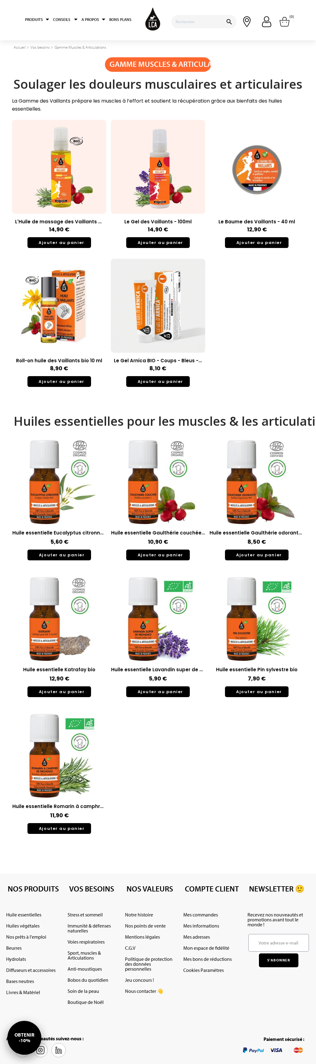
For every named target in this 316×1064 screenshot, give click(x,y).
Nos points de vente (145, 926)
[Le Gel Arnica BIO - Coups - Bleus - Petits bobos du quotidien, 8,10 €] (158, 326)
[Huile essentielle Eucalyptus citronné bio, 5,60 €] (59, 500)
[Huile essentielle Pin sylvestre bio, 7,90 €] (257, 637)
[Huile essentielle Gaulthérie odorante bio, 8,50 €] (257, 500)
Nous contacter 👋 (144, 991)
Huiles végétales (23, 926)
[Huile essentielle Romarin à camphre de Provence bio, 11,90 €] (59, 774)
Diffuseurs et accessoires (31, 970)
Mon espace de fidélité (206, 948)
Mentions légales (142, 937)
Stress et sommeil (85, 915)
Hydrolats (16, 959)
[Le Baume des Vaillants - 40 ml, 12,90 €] (257, 187)
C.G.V (130, 948)
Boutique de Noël (86, 1002)
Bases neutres (20, 981)
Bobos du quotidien (88, 980)
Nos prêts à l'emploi (26, 937)
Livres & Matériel (23, 992)
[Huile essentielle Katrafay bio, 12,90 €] (59, 637)
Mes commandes (200, 915)
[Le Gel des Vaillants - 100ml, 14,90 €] (158, 187)
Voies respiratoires (86, 942)
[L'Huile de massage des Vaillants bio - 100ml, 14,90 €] (59, 187)
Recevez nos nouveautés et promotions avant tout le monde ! (275, 920)
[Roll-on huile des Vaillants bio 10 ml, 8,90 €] (59, 326)
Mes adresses (196, 937)
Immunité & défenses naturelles (89, 928)
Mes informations (201, 926)
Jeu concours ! (139, 980)
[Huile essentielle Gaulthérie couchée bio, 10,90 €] (158, 500)
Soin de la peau (83, 991)
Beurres (14, 948)
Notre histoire (139, 915)
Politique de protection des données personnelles (149, 964)
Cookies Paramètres (203, 970)
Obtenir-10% (24, 1037)
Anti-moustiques (85, 969)
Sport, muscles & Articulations (84, 955)
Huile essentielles (23, 915)
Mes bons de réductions (207, 959)
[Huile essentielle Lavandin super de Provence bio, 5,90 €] (158, 637)
